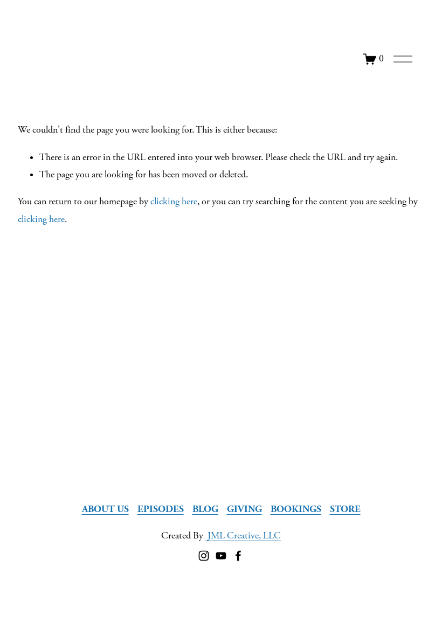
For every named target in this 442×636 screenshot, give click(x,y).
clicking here (173, 202)
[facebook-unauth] (238, 555)
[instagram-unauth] (203, 555)
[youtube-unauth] (221, 555)
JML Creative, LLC (243, 536)
